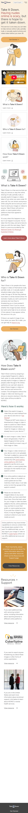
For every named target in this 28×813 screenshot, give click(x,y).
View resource (9, 623)
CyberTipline (13, 534)
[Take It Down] (5, 2)
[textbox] (18, 2)
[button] (14, 99)
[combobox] (18, 2)
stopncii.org (16, 322)
